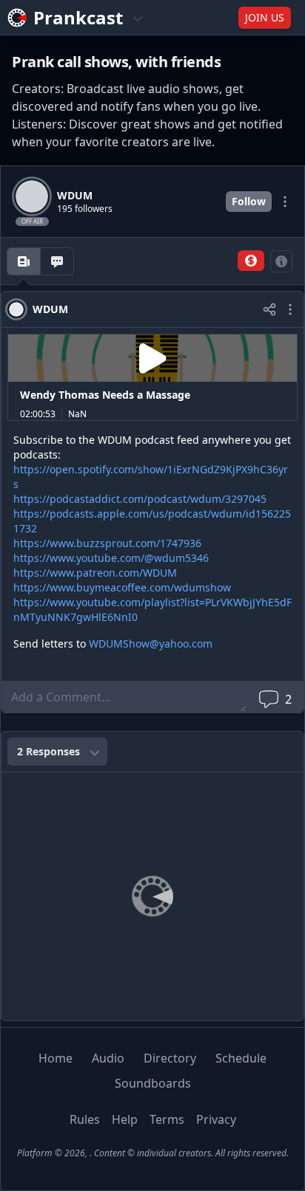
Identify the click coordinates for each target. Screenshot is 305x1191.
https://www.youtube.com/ (78, 558)
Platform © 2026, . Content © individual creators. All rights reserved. (153, 1153)
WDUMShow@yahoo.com (150, 643)
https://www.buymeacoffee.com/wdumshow (122, 587)
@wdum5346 (176, 558)
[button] (251, 260)
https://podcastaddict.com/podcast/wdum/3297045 (140, 499)
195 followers (85, 209)
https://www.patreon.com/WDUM (95, 573)
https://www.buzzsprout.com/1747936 (107, 543)
